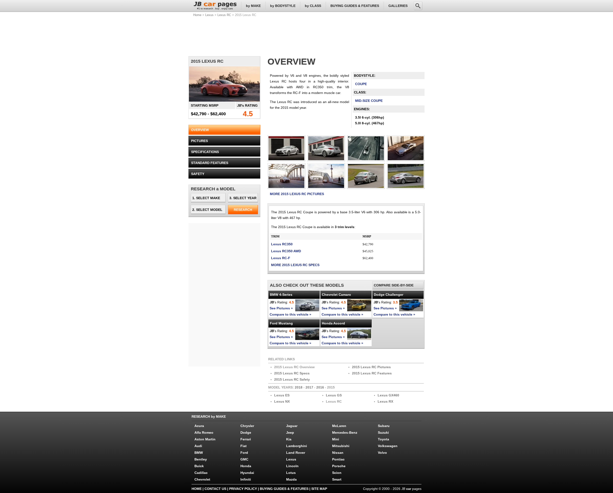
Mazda (291, 479)
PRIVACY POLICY (243, 489)
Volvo (382, 453)
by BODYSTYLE (282, 6)
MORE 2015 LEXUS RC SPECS (295, 265)
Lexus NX (282, 401)
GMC (244, 459)
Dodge (245, 432)
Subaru (384, 426)
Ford (244, 453)
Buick (199, 466)
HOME (197, 489)
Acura (199, 426)
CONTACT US (215, 489)
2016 (320, 387)
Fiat (243, 446)
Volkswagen (387, 446)
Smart (336, 479)
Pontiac (338, 459)
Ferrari (245, 439)
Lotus (291, 473)
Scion (336, 473)
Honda (245, 466)
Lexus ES (281, 395)
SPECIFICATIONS (205, 152)
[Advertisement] (306, 36)
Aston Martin (205, 439)
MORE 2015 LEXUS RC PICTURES (297, 194)
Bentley (200, 459)
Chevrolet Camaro (336, 294)
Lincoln (292, 466)
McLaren (339, 426)
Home (197, 15)
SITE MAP (319, 489)
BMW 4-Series (281, 294)
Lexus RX (385, 401)
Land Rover (295, 453)
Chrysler (247, 426)
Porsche (339, 466)
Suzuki (383, 432)
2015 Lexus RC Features (372, 373)
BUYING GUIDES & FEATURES (354, 6)
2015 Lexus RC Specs (292, 373)
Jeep (290, 432)
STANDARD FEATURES (209, 163)
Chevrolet (202, 479)
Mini (335, 439)
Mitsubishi (340, 446)
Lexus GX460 (388, 395)
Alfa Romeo (203, 432)
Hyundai (247, 473)
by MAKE (253, 6)
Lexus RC (224, 15)
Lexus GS (334, 395)
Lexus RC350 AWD (286, 251)
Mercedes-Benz (344, 432)
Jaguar (291, 426)
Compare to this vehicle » (290, 314)
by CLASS (313, 6)
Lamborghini (296, 446)
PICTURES (199, 141)
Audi (198, 446)
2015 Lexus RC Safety (292, 379)
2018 (298, 387)
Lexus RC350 (282, 244)
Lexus (209, 15)
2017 (309, 387)
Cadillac (201, 473)
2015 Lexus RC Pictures (371, 367)
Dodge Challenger (388, 294)
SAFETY (197, 174)
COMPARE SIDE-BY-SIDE (394, 285)
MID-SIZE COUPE (369, 101)
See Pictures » (281, 308)
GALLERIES (398, 6)
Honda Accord (333, 323)
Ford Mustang (281, 323)
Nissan (337, 453)
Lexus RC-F (280, 258)
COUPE (361, 84)
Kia (288, 439)
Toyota (383, 439)
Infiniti (245, 479)
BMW (198, 453)
